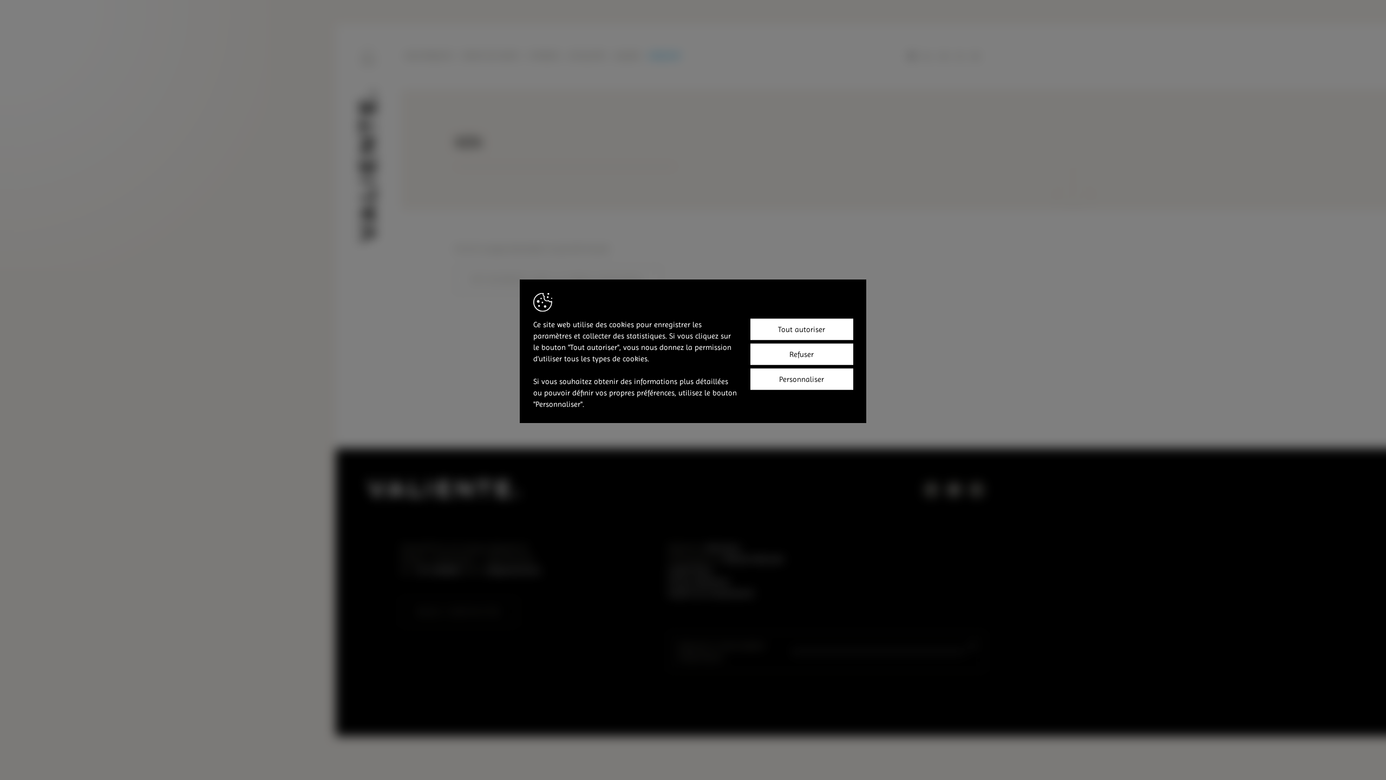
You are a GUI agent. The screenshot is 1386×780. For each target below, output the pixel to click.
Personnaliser (801, 378)
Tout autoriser (801, 328)
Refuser (801, 353)
